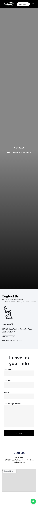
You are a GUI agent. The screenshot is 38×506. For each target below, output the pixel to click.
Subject (6, 392)
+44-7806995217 (8, 336)
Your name (8, 369)
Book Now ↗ (23, 4)
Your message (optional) (13, 404)
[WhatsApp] (33, 501)
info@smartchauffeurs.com (12, 340)
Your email (7, 381)
